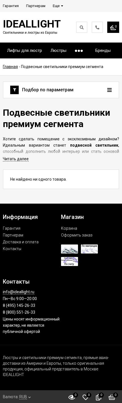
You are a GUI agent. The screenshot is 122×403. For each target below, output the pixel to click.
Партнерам (13, 235)
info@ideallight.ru (18, 292)
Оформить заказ (76, 235)
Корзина (69, 228)
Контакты (12, 248)
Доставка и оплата (21, 242)
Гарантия (11, 228)
